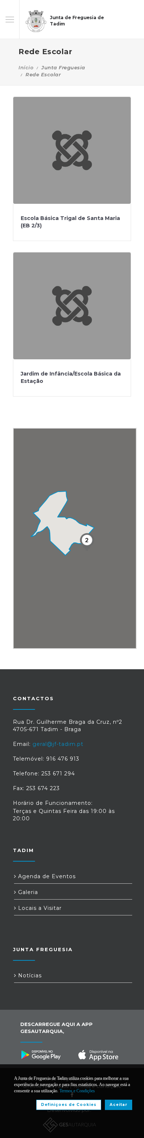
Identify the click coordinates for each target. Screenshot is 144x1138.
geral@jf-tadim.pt (57, 744)
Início (25, 67)
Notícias (29, 975)
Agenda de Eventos (46, 876)
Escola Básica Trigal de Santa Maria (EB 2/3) (70, 222)
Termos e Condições (77, 1090)
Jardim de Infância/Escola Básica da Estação (71, 377)
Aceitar (118, 1104)
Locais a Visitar (39, 908)
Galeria (27, 892)
